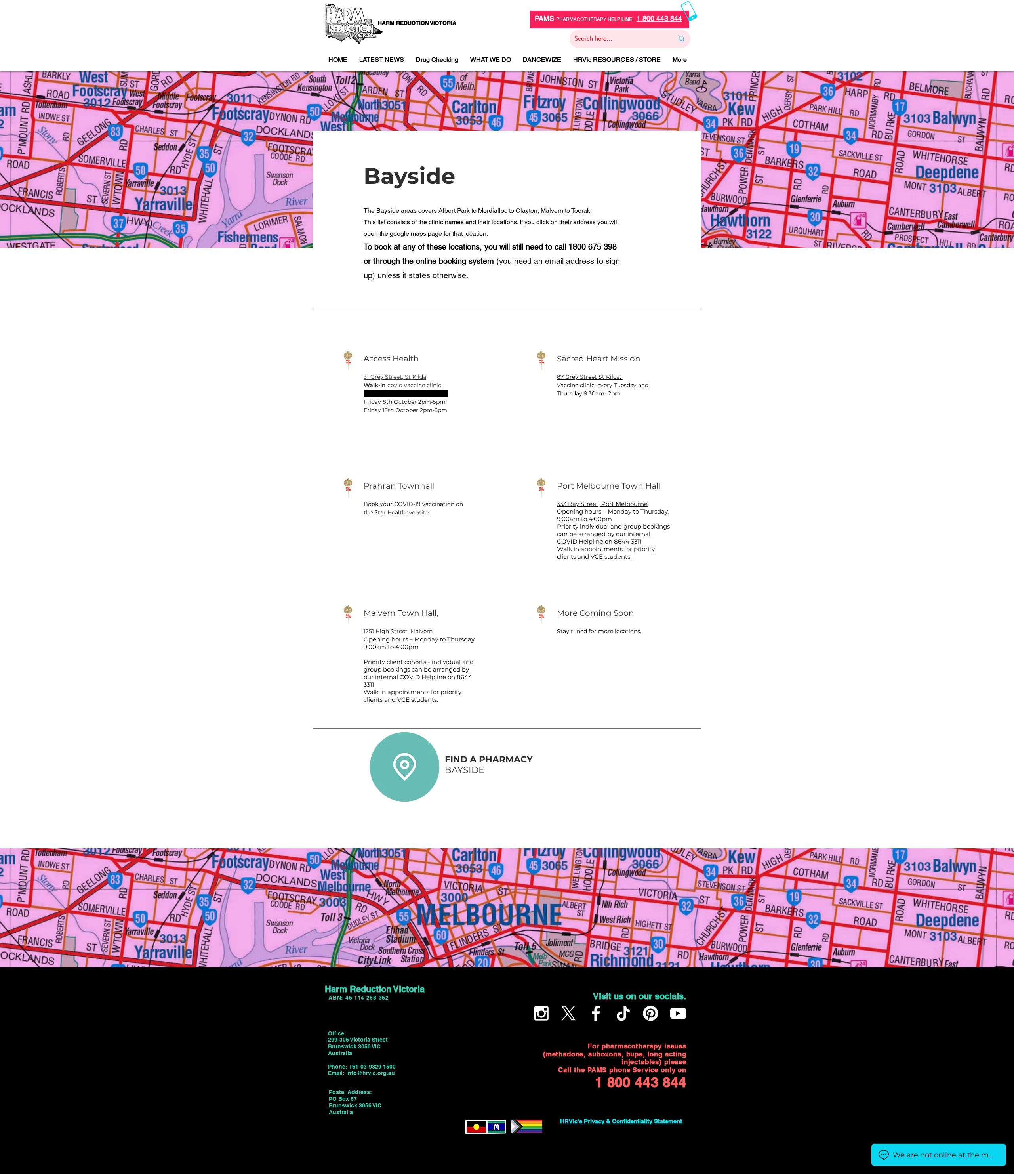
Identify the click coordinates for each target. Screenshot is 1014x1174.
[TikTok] (623, 1013)
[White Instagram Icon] (541, 1013)
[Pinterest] (650, 1013)
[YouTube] (678, 1013)
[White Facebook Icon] (596, 1013)
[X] (568, 1013)
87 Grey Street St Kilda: (590, 376)
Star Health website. (402, 512)
